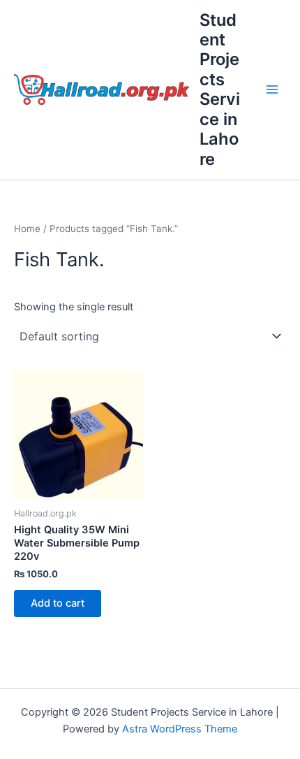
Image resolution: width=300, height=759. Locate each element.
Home (27, 228)
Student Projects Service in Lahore (220, 89)
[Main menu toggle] (272, 89)
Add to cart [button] (57, 603)
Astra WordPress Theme (179, 729)
